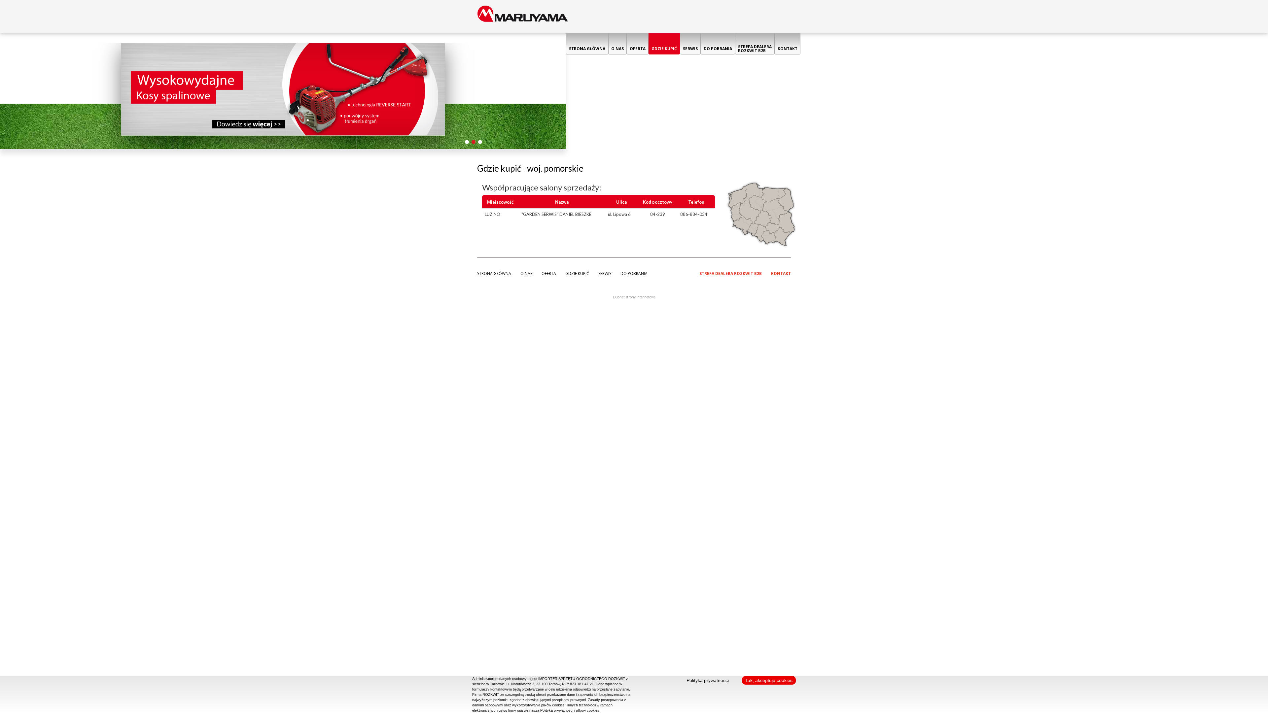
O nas (617, 49)
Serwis (690, 49)
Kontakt (787, 49)
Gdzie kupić (664, 49)
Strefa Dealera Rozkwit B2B (755, 49)
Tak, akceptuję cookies (768, 680)
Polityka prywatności (708, 680)
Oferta (638, 49)
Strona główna (587, 49)
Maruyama (522, 16)
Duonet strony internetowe (634, 297)
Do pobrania (718, 49)
